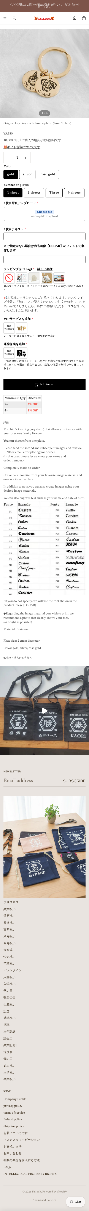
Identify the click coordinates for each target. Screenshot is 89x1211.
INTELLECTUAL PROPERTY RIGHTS (30, 1174)
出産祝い (9, 1004)
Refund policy (12, 1119)
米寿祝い (9, 936)
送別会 (8, 1052)
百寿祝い (9, 943)
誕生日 (8, 1038)
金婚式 (8, 950)
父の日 (8, 991)
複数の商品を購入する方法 (21, 1160)
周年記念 (9, 1032)
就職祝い (9, 1018)
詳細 (6, 422)
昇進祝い (9, 923)
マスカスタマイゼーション (21, 1140)
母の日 (8, 1059)
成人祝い (9, 1066)
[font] (44, 548)
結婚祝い (9, 909)
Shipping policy (13, 1126)
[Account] (74, 18)
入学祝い (9, 984)
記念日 (8, 1011)
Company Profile (14, 1099)
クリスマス (11, 902)
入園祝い (9, 977)
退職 (6, 1025)
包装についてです (15, 1133)
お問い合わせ (12, 1153)
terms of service (14, 1112)
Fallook (36, 1192)
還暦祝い (9, 916)
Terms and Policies (44, 1200)
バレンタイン (12, 970)
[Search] (14, 18)
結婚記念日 (11, 1045)
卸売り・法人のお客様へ (17, 657)
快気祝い (9, 957)
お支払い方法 (12, 1146)
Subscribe (74, 780)
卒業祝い (9, 964)
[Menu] (5, 18)
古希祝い (9, 929)
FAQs (7, 1167)
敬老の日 (9, 998)
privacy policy (12, 1106)
